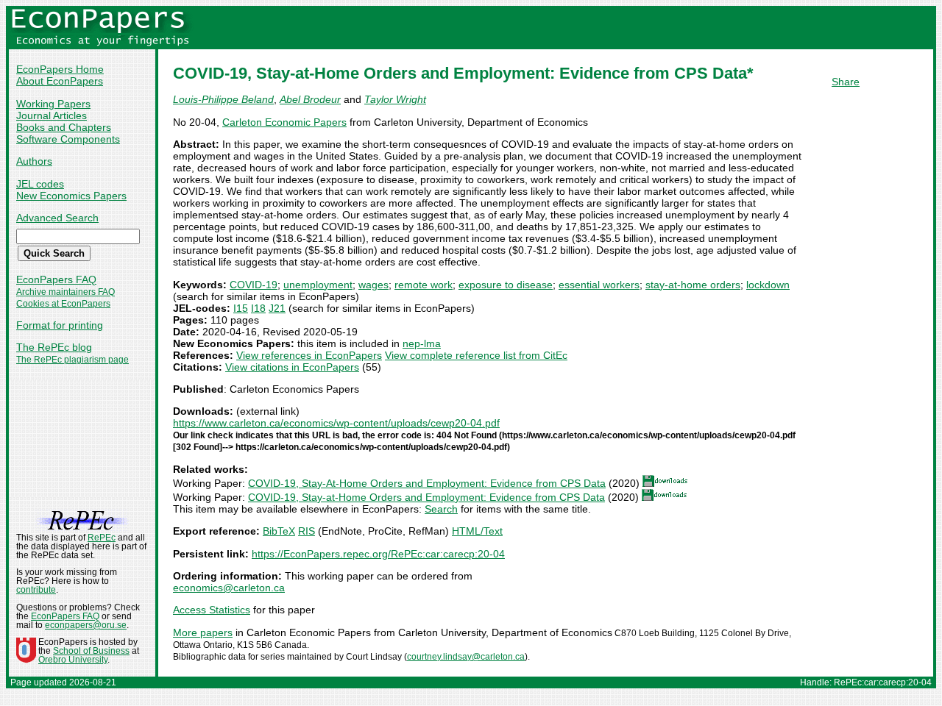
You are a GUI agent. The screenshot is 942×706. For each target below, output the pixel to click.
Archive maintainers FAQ (65, 292)
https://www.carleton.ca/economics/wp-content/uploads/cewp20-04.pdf (336, 423)
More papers (203, 632)
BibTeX (279, 531)
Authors (34, 161)
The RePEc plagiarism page (72, 359)
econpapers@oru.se (86, 625)
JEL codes (40, 184)
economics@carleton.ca (229, 587)
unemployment (318, 284)
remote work (423, 284)
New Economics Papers (71, 196)
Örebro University (72, 659)
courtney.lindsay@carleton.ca (466, 656)
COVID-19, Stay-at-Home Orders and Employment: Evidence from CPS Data (426, 497)
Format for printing (59, 325)
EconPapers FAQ (56, 279)
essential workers (599, 284)
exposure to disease (505, 284)
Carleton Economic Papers (284, 122)
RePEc (102, 537)
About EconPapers (59, 81)
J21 (277, 308)
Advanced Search (57, 218)
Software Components (68, 139)
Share (846, 82)
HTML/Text (477, 531)
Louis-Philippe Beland (223, 99)
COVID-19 (253, 284)
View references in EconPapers (309, 355)
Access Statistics (211, 610)
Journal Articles (51, 115)
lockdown (768, 284)
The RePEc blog (54, 347)
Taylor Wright (395, 99)
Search (441, 509)
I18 (258, 308)
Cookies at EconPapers (63, 303)
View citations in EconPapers (292, 367)
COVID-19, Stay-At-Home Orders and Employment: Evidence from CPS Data (427, 483)
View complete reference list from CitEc (476, 355)
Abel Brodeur (310, 99)
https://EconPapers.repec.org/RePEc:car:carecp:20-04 (378, 554)
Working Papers (53, 104)
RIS (306, 531)
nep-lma (422, 343)
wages (373, 284)
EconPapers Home (60, 69)
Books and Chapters (63, 127)
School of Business (91, 650)
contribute (36, 589)
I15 (240, 308)
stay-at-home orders (692, 284)
